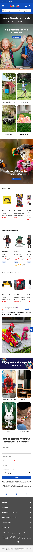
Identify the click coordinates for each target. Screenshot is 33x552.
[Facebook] (15, 542)
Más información (22, 549)
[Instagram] (18, 542)
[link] (7, 205)
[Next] (29, 335)
